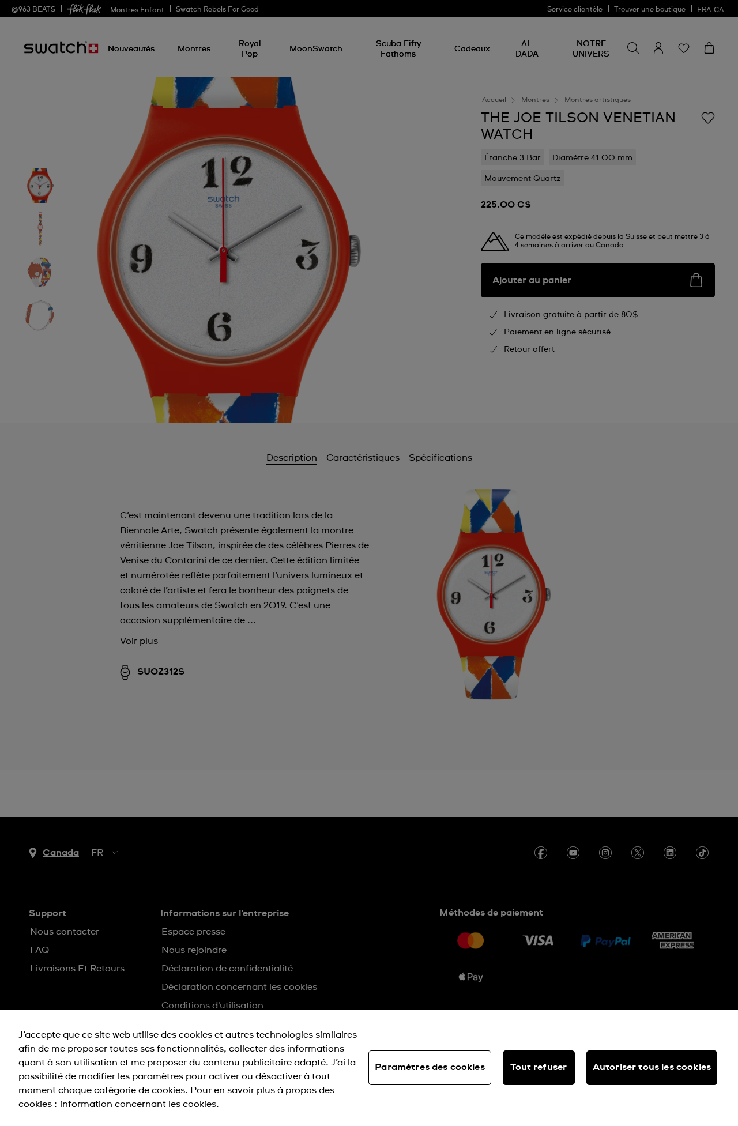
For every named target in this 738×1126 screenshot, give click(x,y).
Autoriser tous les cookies (652, 1067)
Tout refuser (538, 1067)
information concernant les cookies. (139, 1104)
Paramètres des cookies (430, 1067)
